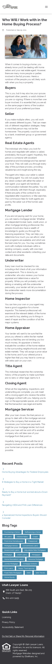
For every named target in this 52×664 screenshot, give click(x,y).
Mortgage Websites (22, 653)
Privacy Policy (8, 622)
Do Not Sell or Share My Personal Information (23, 636)
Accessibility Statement (13, 627)
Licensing (6, 617)
